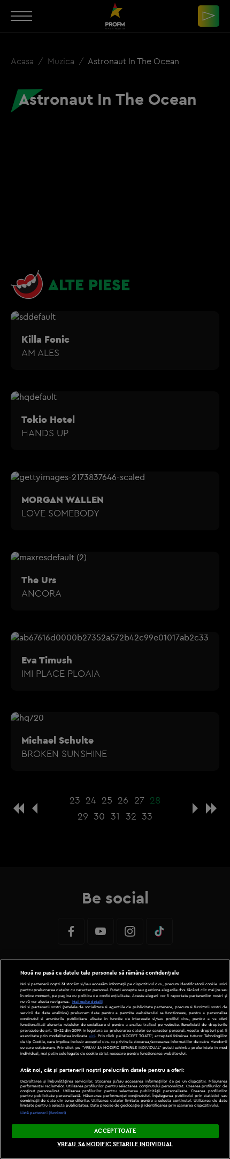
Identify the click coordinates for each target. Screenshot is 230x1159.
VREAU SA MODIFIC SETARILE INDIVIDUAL (115, 1144)
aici (92, 1035)
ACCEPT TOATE (114, 1130)
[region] (115, 1059)
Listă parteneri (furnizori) (43, 1112)
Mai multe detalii (87, 1001)
